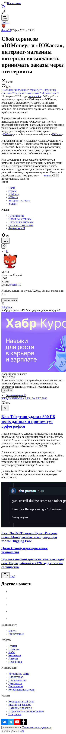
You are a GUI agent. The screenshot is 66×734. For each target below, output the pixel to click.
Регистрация (16, 633)
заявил (48, 175)
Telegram (6, 307)
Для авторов (15, 676)
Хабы (11, 652)
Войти (12, 630)
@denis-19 (15, 284)
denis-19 (6, 30)
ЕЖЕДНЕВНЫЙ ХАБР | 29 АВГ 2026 (24, 398)
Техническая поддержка (36, 727)
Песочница (15, 661)
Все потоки (14, 3)
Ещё (12, 576)
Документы (15, 683)
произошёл (34, 96)
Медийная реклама (19, 704)
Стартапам (14, 714)
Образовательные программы (26, 711)
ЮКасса (57, 134)
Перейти (7, 390)
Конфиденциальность (21, 689)
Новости (13, 649)
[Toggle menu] (2, 4)
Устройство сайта (18, 673)
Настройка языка (12, 727)
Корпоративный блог (21, 701)
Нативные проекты (20, 707)
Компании (14, 655)
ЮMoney (8, 134)
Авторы (13, 658)
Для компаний (17, 680)
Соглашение (15, 686)
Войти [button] (5, 22)
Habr (21, 730)
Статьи (12, 645)
